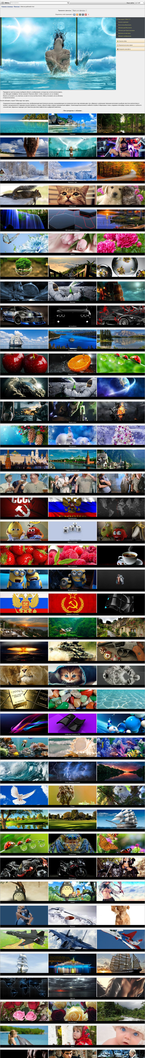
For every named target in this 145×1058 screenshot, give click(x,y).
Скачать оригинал (123, 22)
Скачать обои (123, 41)
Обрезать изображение (124, 36)
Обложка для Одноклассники (126, 30)
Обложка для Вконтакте (125, 27)
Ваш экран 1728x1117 (124, 19)
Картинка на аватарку (124, 33)
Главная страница (7, 6)
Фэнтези (16, 6)
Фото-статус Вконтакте (124, 25)
